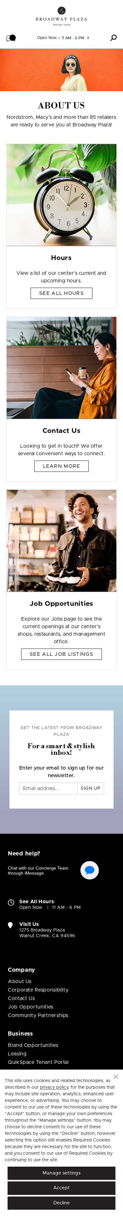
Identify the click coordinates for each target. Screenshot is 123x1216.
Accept (61, 1188)
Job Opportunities (30, 1006)
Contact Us (21, 998)
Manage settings (61, 1173)
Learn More (61, 466)
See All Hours (61, 293)
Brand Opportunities (33, 1045)
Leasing (17, 1053)
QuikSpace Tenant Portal (38, 1062)
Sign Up (91, 788)
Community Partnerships (38, 1015)
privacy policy (54, 1087)
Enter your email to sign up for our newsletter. (61, 772)
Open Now (47, 38)
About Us (20, 981)
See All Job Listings (61, 654)
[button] (11, 37)
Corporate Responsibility (38, 989)
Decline (61, 1203)
